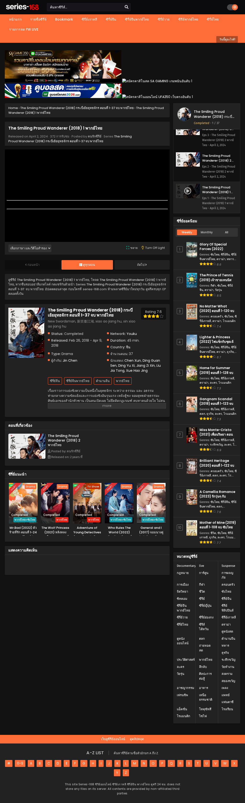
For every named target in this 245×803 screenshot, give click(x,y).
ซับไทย (215, 254)
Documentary (186, 566)
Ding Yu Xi (126, 365)
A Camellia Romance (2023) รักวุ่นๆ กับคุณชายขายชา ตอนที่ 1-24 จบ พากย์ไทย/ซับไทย (217, 499)
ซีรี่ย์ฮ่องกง (206, 617)
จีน (128, 347)
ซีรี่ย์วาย (182, 617)
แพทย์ (226, 695)
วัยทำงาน (228, 667)
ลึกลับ (203, 667)
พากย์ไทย (122, 381)
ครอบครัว (217, 316)
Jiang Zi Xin (145, 365)
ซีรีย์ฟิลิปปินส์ (228, 608)
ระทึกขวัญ (216, 444)
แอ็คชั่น (182, 709)
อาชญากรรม (185, 688)
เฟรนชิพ (182, 695)
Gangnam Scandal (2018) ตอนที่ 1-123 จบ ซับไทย (216, 403)
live (201, 566)
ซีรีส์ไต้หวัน (204, 627)
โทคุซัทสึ (205, 709)
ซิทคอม (182, 599)
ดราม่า (221, 259)
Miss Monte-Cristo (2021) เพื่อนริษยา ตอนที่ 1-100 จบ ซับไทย (217, 434)
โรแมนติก (229, 321)
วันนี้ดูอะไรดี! (227, 39)
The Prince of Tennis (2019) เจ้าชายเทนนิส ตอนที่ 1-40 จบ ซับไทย (216, 280)
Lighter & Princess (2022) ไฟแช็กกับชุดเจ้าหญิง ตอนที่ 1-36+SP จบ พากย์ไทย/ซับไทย (217, 344)
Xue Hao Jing (137, 370)
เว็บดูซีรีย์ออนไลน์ (113, 739)
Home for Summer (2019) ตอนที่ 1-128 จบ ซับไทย (216, 372)
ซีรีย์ (202, 599)
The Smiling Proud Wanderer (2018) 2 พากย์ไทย (64, 440)
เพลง (225, 688)
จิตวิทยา (182, 591)
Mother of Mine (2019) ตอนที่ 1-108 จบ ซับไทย (218, 525)
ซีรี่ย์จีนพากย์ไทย (77, 381)
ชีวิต (213, 533)
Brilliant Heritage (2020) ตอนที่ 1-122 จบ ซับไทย (217, 465)
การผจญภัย (227, 575)
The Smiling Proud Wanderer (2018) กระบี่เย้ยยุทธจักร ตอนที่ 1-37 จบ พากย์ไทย (70, 138)
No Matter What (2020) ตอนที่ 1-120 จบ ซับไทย (217, 311)
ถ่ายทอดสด (205, 648)
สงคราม (227, 674)
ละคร (213, 382)
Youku (132, 333)
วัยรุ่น (218, 290)
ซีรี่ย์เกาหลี (227, 378)
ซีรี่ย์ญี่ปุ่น (205, 605)
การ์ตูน (203, 573)
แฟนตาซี (228, 702)
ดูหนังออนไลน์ (183, 641)
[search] (126, 7)
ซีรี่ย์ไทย (182, 624)
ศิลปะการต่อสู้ (205, 676)
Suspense (228, 566)
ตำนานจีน (103, 381)
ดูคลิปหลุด (137, 739)
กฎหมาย (183, 573)
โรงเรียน (227, 709)
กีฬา (213, 285)
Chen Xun (132, 360)
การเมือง (183, 584)
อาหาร (203, 688)
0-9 (20, 763)
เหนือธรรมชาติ (205, 697)
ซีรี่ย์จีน (55, 381)
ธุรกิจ (230, 352)
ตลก (202, 413)
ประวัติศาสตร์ (186, 659)
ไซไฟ (203, 716)
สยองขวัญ (228, 681)
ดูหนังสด (227, 631)
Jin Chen (70, 360)
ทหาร (230, 259)
